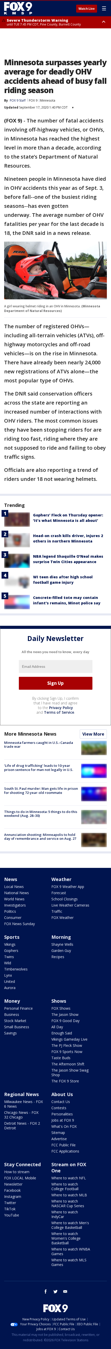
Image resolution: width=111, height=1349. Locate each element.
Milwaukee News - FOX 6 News (23, 1104)
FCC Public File (63, 1144)
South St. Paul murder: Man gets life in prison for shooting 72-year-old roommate (41, 790)
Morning (61, 937)
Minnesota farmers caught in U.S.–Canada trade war (38, 744)
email (65, 1291)
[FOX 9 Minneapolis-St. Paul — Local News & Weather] (19, 8)
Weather (61, 879)
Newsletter (13, 1184)
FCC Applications (65, 1151)
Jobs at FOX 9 (62, 1120)
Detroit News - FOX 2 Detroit (22, 1125)
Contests (58, 1107)
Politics (10, 911)
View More (93, 734)
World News (14, 898)
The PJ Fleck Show (66, 1045)
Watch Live (86, 9)
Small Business (16, 1026)
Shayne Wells (62, 944)
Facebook (12, 1190)
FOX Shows (60, 1008)
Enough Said (61, 1033)
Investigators (15, 905)
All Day (57, 1026)
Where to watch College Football (64, 1186)
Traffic (56, 911)
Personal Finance (18, 1008)
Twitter (10, 1202)
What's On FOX (64, 1126)
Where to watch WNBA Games (70, 1251)
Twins (9, 956)
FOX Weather (62, 917)
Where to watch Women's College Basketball (66, 1238)
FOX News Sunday (19, 923)
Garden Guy (61, 950)
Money (12, 1001)
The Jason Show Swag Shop (70, 1072)
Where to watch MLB (69, 1194)
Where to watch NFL (68, 1177)
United (9, 981)
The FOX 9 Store (65, 1081)
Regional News (21, 1094)
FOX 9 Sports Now (66, 1051)
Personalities (62, 1114)
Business (11, 1014)
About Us (62, 1094)
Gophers (11, 950)
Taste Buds (60, 1057)
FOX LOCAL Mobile (20, 1177)
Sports (11, 937)
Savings (10, 1033)
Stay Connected (22, 1164)
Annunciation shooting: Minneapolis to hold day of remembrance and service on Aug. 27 (40, 836)
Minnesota (47, 100)
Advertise (59, 1138)
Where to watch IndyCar (64, 1214)
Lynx (8, 975)
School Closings (64, 898)
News (10, 879)
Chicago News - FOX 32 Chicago (21, 1115)
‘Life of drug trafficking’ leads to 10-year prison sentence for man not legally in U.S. (38, 767)
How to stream (16, 1171)
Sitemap (58, 1132)
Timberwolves (16, 969)
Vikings (9, 944)
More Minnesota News (30, 734)
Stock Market (15, 1020)
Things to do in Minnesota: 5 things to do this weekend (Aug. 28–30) (40, 813)
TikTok (9, 1208)
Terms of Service (59, 712)
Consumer (12, 917)
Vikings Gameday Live (69, 1039)
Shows (58, 1001)
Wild (7, 962)
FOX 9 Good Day (65, 1020)
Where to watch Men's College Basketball (70, 1225)
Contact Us (60, 1101)
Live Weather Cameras (70, 905)
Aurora (9, 987)
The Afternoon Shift (67, 1064)
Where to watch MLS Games (68, 1262)
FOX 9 (33, 100)
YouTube (11, 1215)
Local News (14, 886)
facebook (46, 1291)
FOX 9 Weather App (67, 886)
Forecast (58, 892)
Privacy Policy (61, 707)
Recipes (57, 956)
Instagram (12, 1196)
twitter (55, 1291)
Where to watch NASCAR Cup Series (67, 1203)
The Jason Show (64, 1014)
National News (16, 892)
